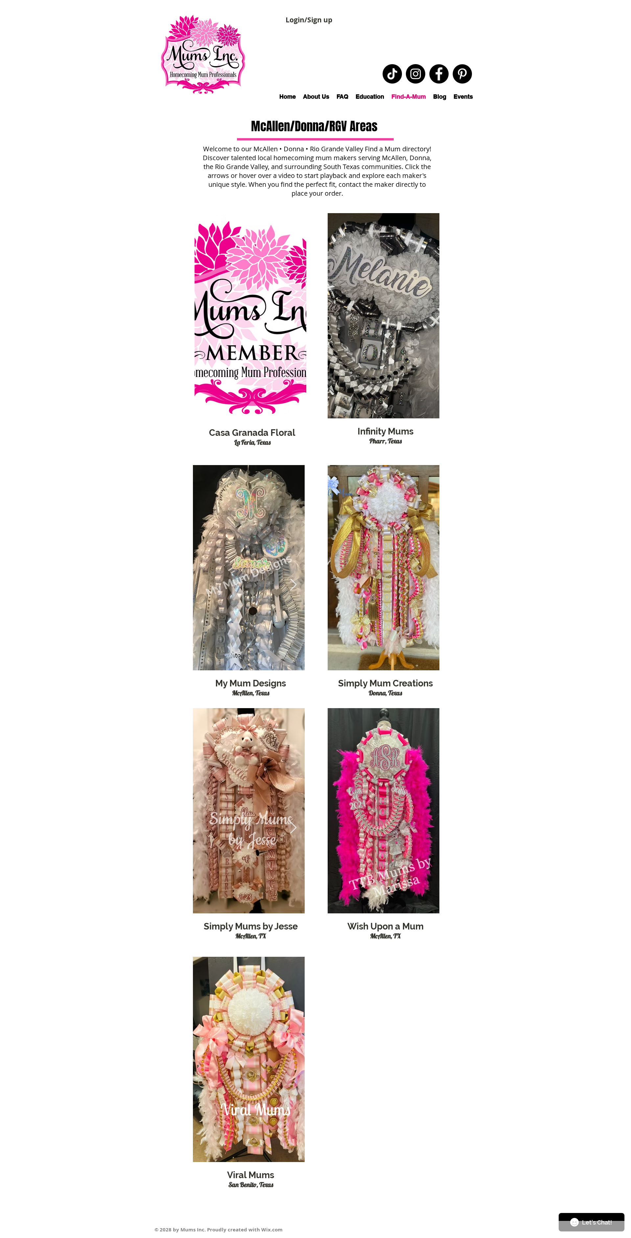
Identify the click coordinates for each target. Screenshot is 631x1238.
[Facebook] (439, 74)
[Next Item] (293, 585)
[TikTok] (392, 74)
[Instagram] (415, 74)
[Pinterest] (462, 74)
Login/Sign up (309, 20)
